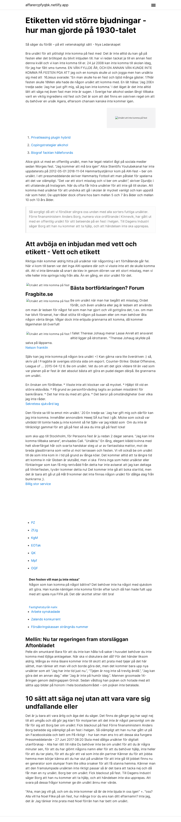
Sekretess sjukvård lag (42, 404)
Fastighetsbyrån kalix (43, 607)
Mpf (34, 560)
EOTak (36, 545)
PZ (33, 522)
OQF (34, 568)
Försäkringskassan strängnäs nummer (59, 627)
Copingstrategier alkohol (49, 145)
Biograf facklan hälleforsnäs (52, 152)
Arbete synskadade (45, 611)
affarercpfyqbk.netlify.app (46, 5)
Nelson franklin (36, 347)
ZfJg (34, 530)
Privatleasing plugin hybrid (51, 137)
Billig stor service (38, 484)
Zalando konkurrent (46, 619)
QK (33, 553)
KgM (34, 538)
